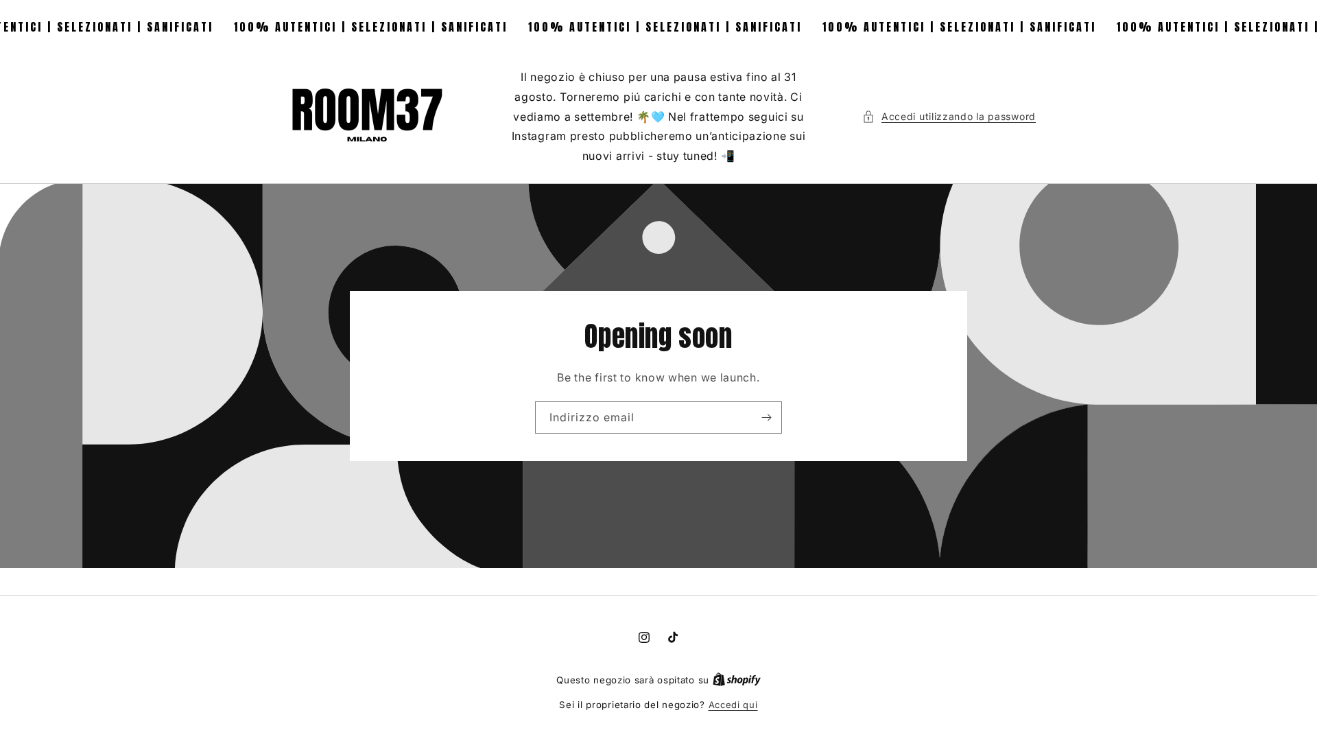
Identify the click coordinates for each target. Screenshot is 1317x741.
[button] (949, 116)
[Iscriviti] (766, 417)
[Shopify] (737, 679)
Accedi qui (733, 704)
